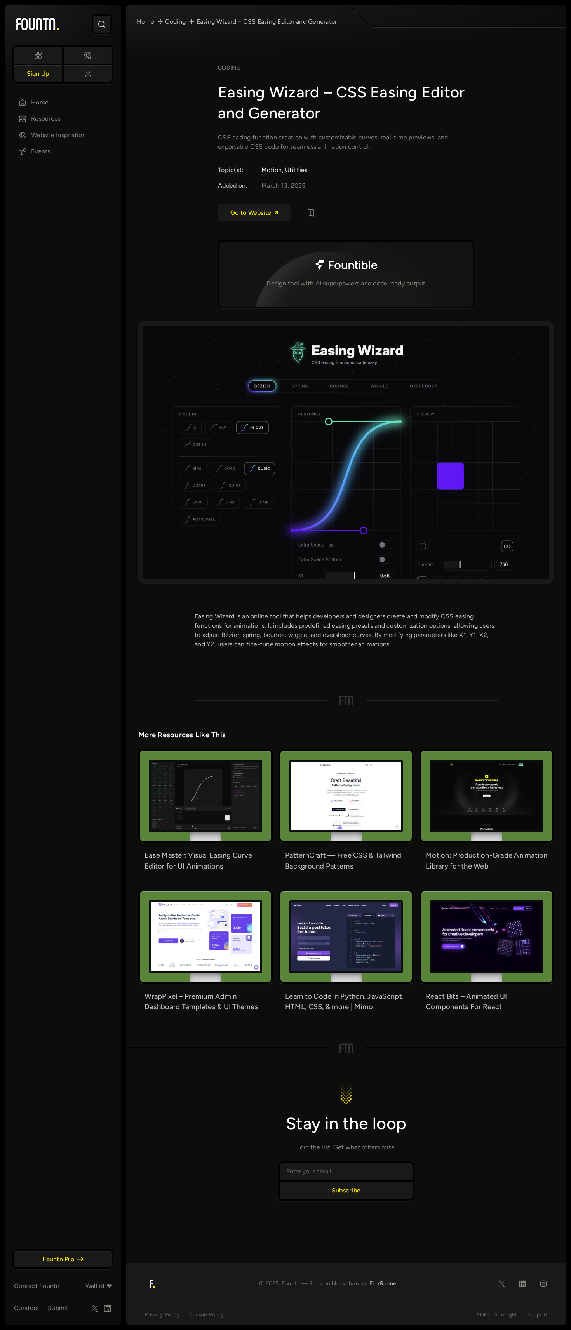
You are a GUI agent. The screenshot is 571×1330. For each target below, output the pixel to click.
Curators (26, 1308)
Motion (271, 170)
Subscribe (346, 1190)
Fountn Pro (58, 1259)
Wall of (98, 1286)
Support (537, 1314)
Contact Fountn (37, 1286)
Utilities (296, 170)
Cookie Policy (207, 1314)
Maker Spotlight (497, 1314)
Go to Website (250, 212)
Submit (58, 1308)
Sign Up (38, 73)
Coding (229, 67)
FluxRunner (384, 1283)
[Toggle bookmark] (311, 212)
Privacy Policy (162, 1314)
